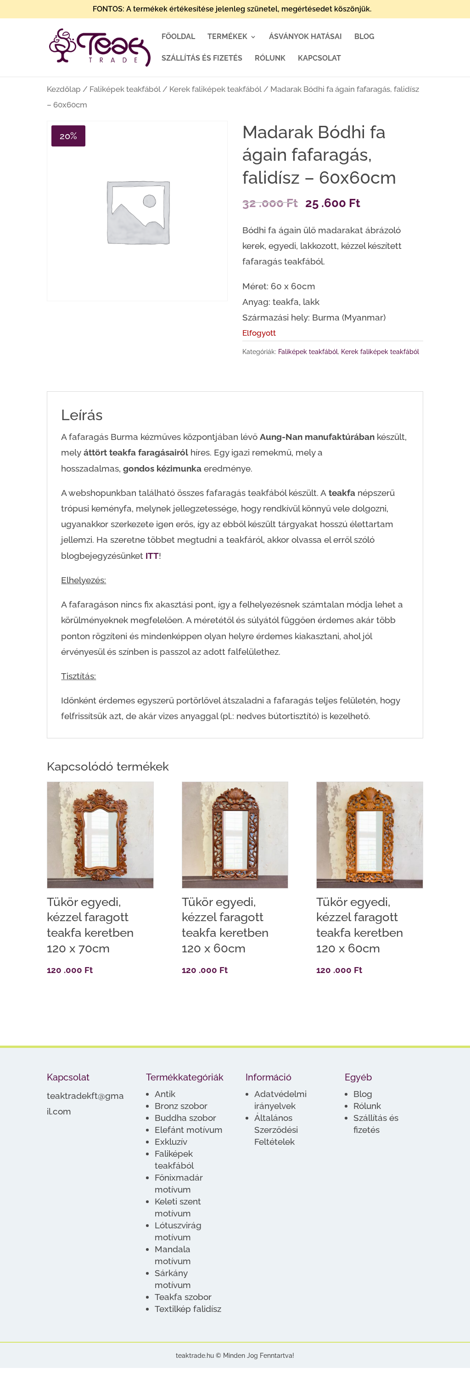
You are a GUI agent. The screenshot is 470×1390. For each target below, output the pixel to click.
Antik (165, 1094)
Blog (364, 37)
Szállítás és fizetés (202, 58)
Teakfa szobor (183, 1297)
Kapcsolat (319, 58)
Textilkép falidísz (188, 1309)
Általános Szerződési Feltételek (276, 1130)
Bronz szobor (181, 1106)
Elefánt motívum (189, 1130)
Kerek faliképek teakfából (215, 89)
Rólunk (270, 58)
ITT (152, 556)
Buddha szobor (185, 1118)
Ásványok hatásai (305, 37)
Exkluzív (171, 1142)
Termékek (227, 37)
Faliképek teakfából (125, 89)
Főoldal (178, 37)
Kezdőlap (64, 89)
